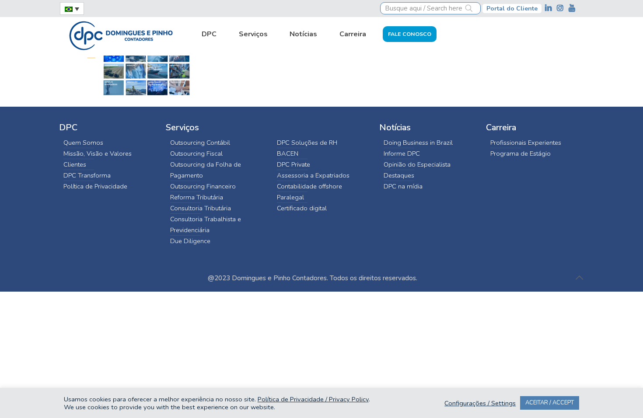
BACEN (287, 153)
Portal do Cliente (512, 8)
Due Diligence (190, 241)
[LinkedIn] (549, 8)
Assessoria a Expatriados (313, 175)
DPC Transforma (87, 175)
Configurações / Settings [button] (480, 403)
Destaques (399, 175)
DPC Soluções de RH (307, 142)
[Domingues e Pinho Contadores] (121, 34)
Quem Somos (83, 142)
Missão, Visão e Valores (97, 153)
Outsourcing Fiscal (196, 153)
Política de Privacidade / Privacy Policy (313, 399)
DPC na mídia (403, 186)
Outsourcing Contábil (200, 142)
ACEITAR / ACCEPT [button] (549, 403)
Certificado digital (302, 208)
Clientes (74, 164)
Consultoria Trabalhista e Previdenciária (205, 224)
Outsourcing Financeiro (203, 186)
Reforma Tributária (196, 197)
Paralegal (290, 197)
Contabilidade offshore (309, 186)
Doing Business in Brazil (418, 142)
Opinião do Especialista (417, 164)
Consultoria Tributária (200, 208)
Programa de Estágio (520, 153)
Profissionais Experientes (525, 142)
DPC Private (293, 164)
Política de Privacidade (95, 186)
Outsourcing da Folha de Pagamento (205, 170)
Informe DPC (402, 153)
